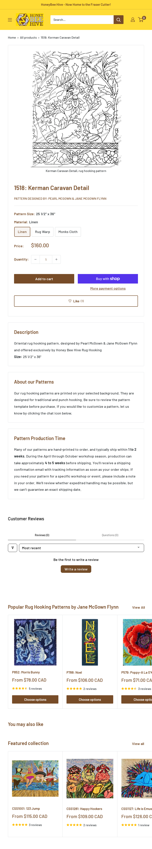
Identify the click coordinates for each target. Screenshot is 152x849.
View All (138, 607)
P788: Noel (74, 672)
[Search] (119, 19)
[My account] (133, 19)
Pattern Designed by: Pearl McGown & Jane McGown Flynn (60, 198)
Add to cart (44, 279)
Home (12, 37)
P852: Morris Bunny (26, 672)
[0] (140, 19)
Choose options (35, 699)
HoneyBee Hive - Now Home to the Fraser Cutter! (76, 4)
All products (28, 37)
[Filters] (12, 548)
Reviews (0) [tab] (42, 535)
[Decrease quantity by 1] (35, 259)
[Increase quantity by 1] (56, 259)
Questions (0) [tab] (110, 535)
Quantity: (21, 259)
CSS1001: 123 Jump (26, 808)
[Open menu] (10, 19)
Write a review (76, 569)
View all (138, 743)
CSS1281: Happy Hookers (84, 809)
